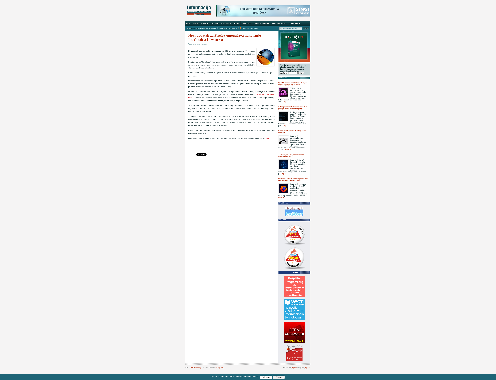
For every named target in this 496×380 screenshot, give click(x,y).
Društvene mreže (279, 23)
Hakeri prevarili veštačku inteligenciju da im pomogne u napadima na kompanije (293, 108)
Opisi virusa (226, 23)
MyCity (294, 368)
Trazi (306, 28)
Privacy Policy (219, 368)
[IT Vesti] (294, 319)
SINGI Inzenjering (195, 368)
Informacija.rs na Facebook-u (206, 28)
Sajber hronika (295, 23)
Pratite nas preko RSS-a (249, 28)
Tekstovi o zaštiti (200, 23)
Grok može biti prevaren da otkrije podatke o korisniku (293, 132)
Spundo (307, 368)
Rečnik (236, 23)
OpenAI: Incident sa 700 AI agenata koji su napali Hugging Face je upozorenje (292, 84)
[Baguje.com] (294, 360)
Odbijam (279, 377)
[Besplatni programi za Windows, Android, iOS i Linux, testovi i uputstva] (294, 296)
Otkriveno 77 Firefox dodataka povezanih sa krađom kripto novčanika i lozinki (293, 180)
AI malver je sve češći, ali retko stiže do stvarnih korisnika (291, 156)
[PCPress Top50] (294, 245)
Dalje (284, 102)
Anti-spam (214, 23)
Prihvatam (266, 377)
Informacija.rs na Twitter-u (228, 28)
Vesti (188, 23)
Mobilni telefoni (262, 23)
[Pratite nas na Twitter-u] (294, 216)
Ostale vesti (247, 23)
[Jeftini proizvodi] (294, 342)
